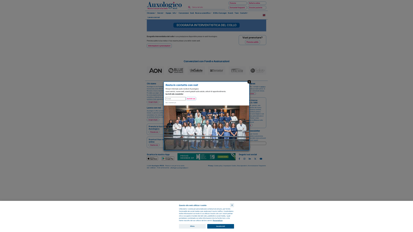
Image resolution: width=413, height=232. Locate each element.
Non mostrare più (171, 103)
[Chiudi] (232, 205)
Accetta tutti (220, 226)
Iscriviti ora (191, 99)
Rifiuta (192, 226)
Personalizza (217, 220)
